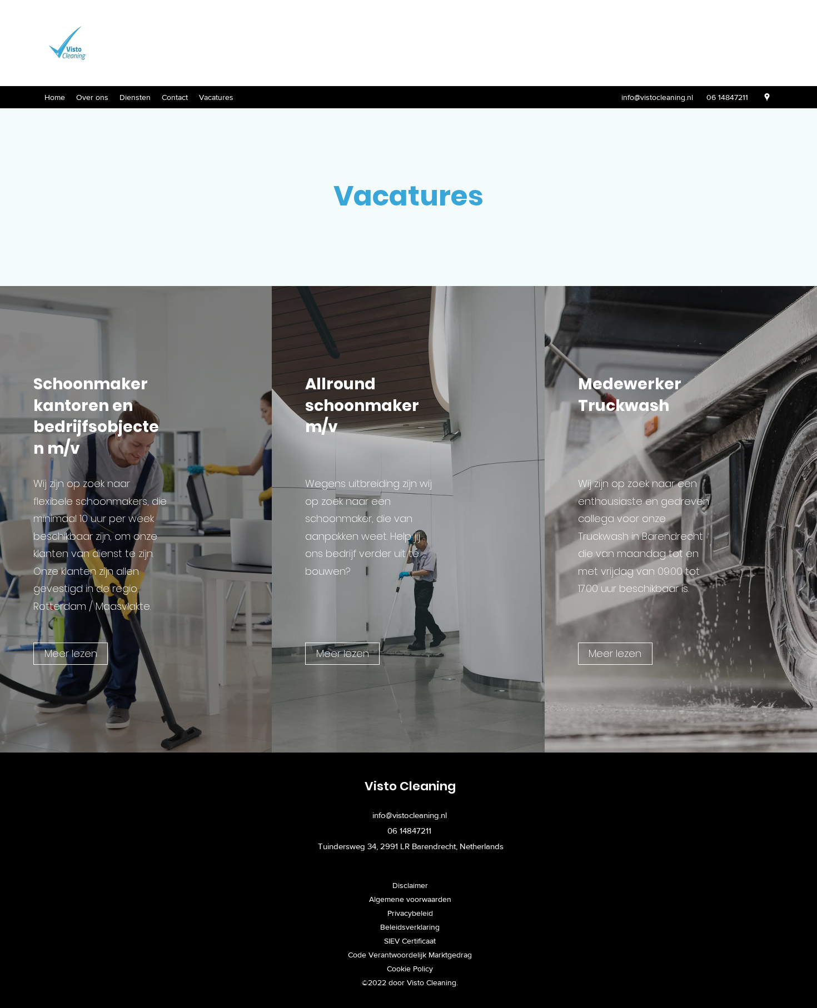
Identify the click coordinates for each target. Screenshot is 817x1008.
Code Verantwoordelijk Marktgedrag (410, 954)
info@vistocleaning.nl (657, 97)
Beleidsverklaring (410, 926)
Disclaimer (410, 885)
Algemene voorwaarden (410, 899)
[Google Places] (767, 97)
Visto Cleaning (410, 786)
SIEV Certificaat (410, 940)
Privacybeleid (410, 913)
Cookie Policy (410, 968)
